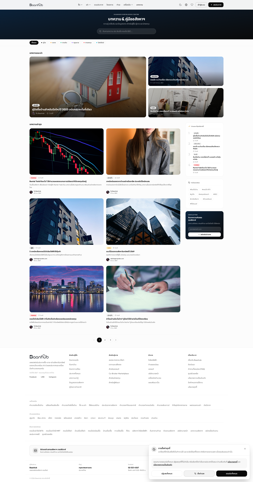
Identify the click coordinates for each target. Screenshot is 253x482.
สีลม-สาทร (42, 418)
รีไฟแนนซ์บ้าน (94, 405)
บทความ (139, 5)
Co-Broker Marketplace (119, 373)
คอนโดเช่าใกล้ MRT (53, 431)
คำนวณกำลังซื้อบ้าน (69, 405)
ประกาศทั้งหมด (75, 373)
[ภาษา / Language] (186, 4)
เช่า (87, 5)
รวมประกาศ (98, 5)
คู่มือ (44, 43)
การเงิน (64, 43)
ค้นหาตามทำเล (155, 431)
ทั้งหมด (34, 43)
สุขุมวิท (32, 418)
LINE (42, 377)
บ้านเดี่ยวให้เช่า (80, 431)
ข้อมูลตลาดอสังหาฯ (76, 382)
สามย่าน (154, 418)
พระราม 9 (101, 418)
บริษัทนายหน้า (153, 373)
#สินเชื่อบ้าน (194, 189)
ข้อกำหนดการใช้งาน (195, 382)
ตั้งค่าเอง (200, 473)
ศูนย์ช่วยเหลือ (193, 373)
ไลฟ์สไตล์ (101, 43)
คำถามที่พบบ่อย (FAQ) (196, 369)
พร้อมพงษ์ (68, 418)
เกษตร (118, 418)
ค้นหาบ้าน (72, 364)
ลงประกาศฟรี (35, 434)
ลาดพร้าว (77, 418)
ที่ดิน (128, 431)
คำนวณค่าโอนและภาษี (128, 405)
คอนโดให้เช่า (67, 431)
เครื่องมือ (127, 5)
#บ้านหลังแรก (207, 199)
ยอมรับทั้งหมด (231, 473)
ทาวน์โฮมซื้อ (119, 431)
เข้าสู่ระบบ (201, 5)
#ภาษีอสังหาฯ (194, 199)
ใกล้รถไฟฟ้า (152, 360)
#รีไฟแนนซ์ (193, 204)
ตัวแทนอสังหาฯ (169, 431)
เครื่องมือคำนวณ (154, 378)
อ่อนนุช (111, 418)
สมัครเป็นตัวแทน (211, 431)
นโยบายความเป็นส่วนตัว (197, 378)
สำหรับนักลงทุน (114, 378)
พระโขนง (134, 418)
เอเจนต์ (151, 369)
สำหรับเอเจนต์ (114, 369)
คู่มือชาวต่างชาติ (75, 387)
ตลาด (54, 43)
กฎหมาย (76, 43)
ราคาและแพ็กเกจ (115, 364)
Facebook (33, 377)
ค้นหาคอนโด (74, 360)
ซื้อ (79, 5)
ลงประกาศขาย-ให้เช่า (116, 360)
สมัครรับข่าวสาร (206, 234)
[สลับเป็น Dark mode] (180, 4)
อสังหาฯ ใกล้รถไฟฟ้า (139, 431)
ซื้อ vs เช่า (82, 405)
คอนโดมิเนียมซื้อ (94, 431)
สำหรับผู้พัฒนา (114, 382)
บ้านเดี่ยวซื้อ (107, 431)
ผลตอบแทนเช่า (195, 405)
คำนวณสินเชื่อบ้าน (36, 405)
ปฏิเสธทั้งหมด (166, 473)
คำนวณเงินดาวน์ (163, 405)
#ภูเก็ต (192, 194)
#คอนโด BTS (206, 189)
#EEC (215, 194)
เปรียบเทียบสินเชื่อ (52, 405)
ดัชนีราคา (207, 405)
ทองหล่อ (58, 418)
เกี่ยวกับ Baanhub (194, 360)
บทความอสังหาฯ (197, 431)
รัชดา (86, 418)
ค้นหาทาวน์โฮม (74, 369)
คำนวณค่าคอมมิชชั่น (146, 405)
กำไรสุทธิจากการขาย (179, 405)
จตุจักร (126, 418)
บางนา (93, 418)
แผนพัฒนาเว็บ (153, 382)
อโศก (50, 418)
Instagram (52, 377)
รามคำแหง (145, 418)
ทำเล (118, 5)
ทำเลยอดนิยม (153, 364)
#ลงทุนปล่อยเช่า (204, 194)
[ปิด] (245, 449)
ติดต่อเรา (191, 364)
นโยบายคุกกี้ (192, 387)
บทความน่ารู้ (73, 378)
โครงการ (110, 5)
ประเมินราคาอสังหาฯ (109, 405)
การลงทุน (88, 43)
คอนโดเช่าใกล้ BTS (36, 431)
